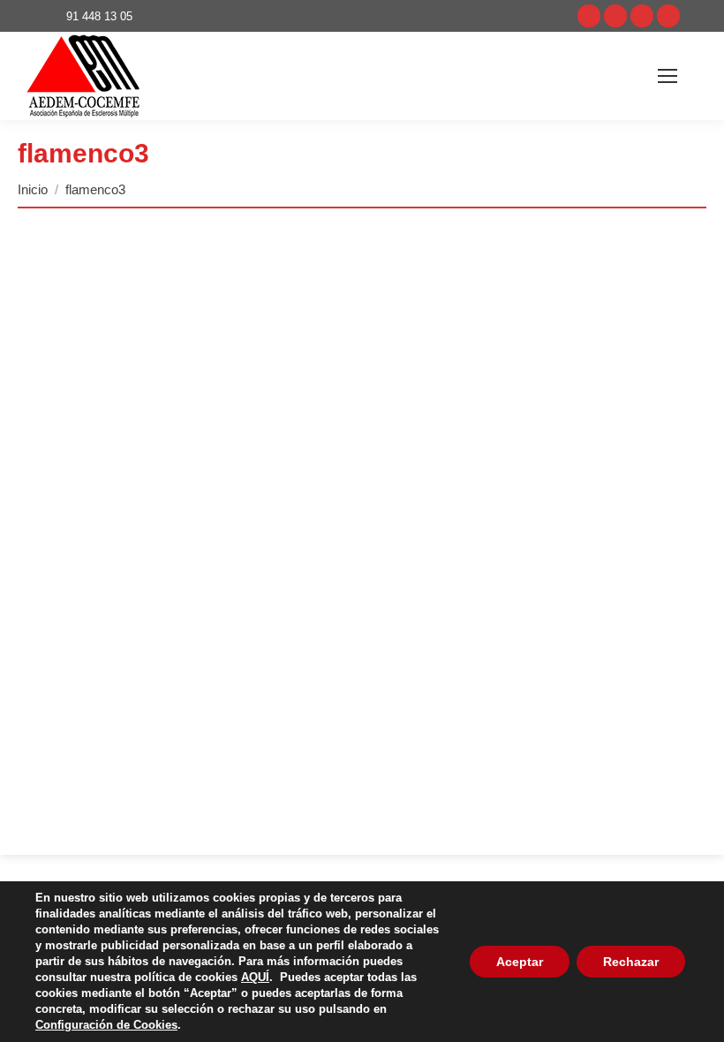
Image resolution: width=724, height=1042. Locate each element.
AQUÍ (255, 977)
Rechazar (631, 962)
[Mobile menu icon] (667, 76)
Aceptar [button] (519, 962)
